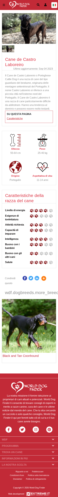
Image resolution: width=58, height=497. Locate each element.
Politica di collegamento (36, 479)
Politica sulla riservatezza (38, 475)
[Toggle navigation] (4, 5)
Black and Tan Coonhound (21, 356)
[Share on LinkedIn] (37, 281)
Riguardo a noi (22, 472)
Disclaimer (17, 479)
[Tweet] (31, 281)
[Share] (46, 281)
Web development (16, 494)
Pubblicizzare (37, 472)
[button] (52, 333)
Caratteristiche (15, 118)
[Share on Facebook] (25, 281)
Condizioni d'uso (17, 475)
